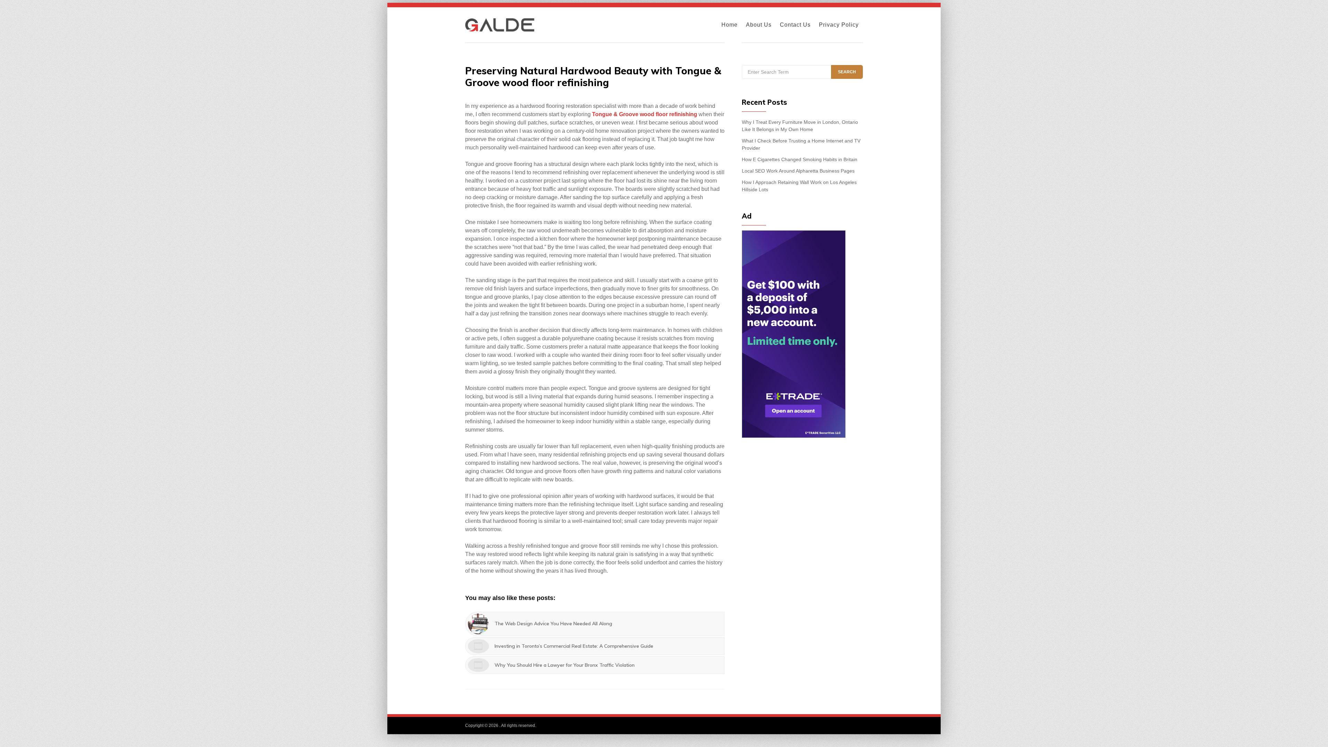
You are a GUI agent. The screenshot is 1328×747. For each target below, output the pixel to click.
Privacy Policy (839, 25)
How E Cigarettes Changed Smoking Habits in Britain (799, 159)
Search (847, 72)
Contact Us (795, 25)
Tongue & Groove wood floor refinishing (644, 114)
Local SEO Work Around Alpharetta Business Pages (798, 171)
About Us (759, 25)
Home (729, 25)
